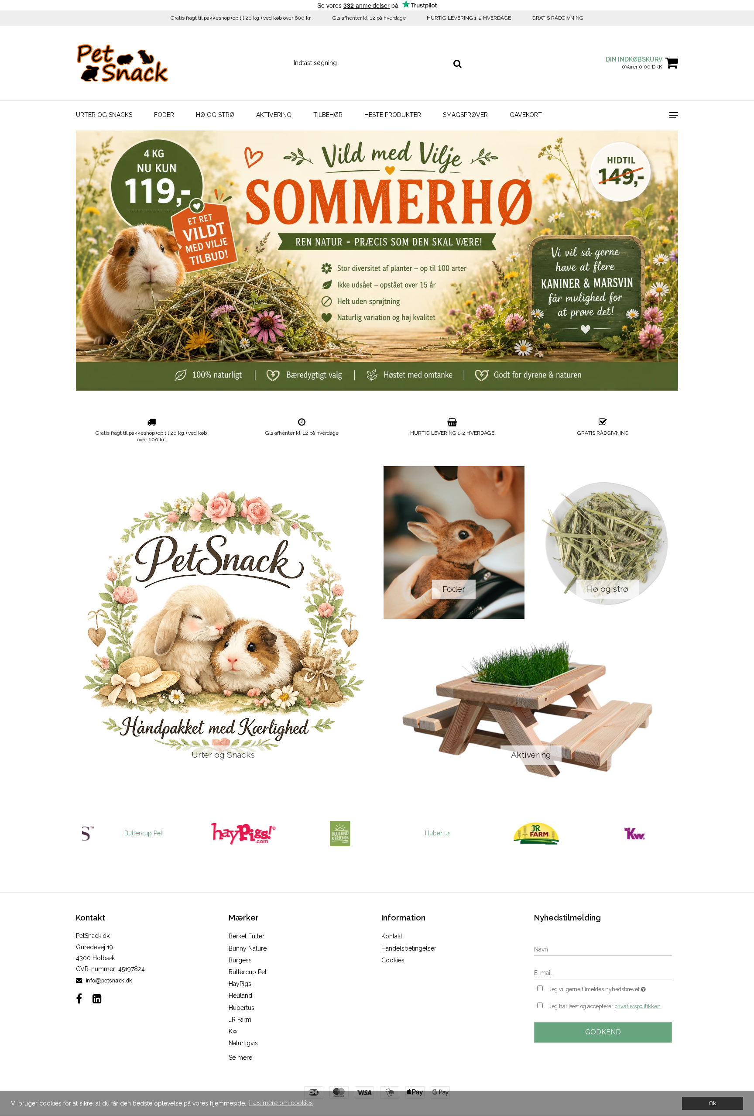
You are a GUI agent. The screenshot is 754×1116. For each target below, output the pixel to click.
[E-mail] (603, 972)
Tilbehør (328, 114)
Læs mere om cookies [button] (281, 1102)
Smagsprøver (465, 114)
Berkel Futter (246, 936)
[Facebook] (79, 999)
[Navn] (603, 948)
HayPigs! (241, 983)
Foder (164, 114)
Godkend (603, 1032)
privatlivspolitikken (637, 1006)
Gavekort (526, 114)
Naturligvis (243, 1043)
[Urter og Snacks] (223, 625)
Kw (233, 1031)
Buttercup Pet (131, 833)
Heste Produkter (392, 114)
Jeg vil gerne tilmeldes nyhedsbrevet (610, 987)
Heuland (240, 995)
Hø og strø (215, 114)
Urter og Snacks (104, 114)
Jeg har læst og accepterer (605, 1006)
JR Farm (240, 1019)
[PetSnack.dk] (122, 63)
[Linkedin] (97, 999)
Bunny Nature (248, 948)
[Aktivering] (531, 708)
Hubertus (426, 833)
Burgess (240, 960)
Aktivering (273, 114)
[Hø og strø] (608, 542)
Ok (712, 1103)
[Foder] (454, 542)
